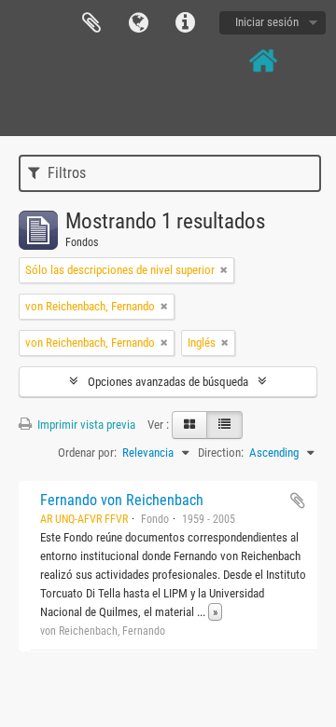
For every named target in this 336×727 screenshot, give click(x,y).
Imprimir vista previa (85, 425)
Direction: (221, 453)
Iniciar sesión (267, 22)
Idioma (138, 23)
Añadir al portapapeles (297, 500)
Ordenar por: (87, 453)
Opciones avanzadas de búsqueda (168, 382)
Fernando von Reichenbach (121, 500)
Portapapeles (91, 23)
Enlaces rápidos (184, 23)
